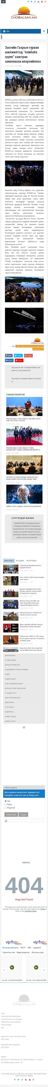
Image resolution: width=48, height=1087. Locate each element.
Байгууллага (9, 702)
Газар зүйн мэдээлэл (12, 698)
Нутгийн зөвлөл (10, 660)
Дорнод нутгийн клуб (12, 665)
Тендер (7, 674)
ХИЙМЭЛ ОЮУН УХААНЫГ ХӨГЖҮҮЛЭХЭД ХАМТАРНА (23, 506)
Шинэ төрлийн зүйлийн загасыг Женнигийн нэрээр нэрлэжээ (31, 625)
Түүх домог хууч (10, 693)
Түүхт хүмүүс (9, 707)
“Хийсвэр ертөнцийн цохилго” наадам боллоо (30, 566)
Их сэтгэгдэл (31, 561)
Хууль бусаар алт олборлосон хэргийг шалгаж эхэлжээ (31, 614)
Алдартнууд (9, 712)
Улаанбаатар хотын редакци (11, 1019)
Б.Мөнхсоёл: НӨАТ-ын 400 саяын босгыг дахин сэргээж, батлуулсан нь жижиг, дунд (32, 638)
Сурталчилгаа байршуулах (11, 1016)
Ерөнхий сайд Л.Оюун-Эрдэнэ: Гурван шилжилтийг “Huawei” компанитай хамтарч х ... (23, 449)
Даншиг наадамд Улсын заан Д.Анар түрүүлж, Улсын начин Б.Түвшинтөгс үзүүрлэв (30, 591)
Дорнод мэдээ (10, 655)
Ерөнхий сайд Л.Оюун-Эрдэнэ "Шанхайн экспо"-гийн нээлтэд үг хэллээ (23, 420)
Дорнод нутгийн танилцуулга (15, 688)
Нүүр (3, 1013)
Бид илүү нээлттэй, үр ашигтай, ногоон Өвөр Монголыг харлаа (31, 649)
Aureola (30, 1076)
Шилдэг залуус (10, 721)
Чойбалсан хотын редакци (10, 1022)
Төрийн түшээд (10, 716)
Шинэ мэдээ (9, 561)
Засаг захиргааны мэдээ (14, 684)
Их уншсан (20, 561)
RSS (2, 1028)
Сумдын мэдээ (10, 679)
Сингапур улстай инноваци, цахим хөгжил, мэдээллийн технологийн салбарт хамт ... (22, 478)
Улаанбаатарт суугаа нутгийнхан (16, 669)
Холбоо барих (6, 1025)
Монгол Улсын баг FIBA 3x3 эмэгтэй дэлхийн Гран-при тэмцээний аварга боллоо (29, 603)
